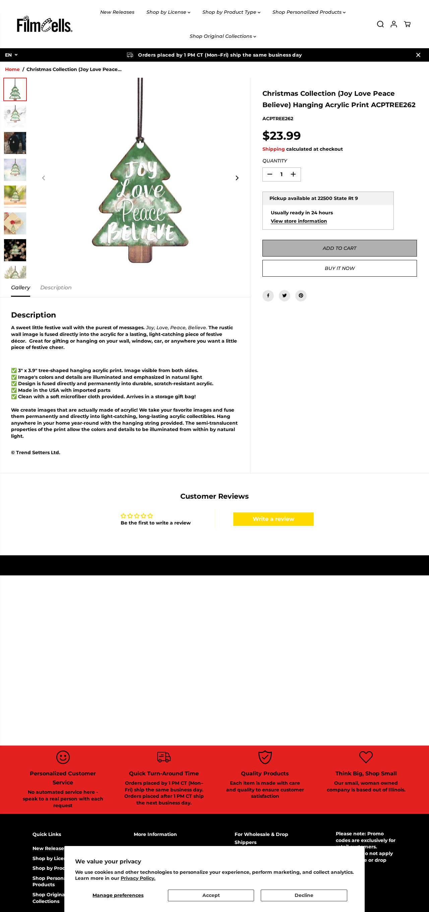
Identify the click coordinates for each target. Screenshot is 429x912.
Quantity (274, 161)
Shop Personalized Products (307, 12)
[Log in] (394, 24)
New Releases (117, 12)
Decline (304, 895)
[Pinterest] (301, 295)
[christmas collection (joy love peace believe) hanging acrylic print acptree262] (140, 178)
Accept (211, 895)
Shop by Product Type (230, 12)
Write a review (273, 519)
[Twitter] (284, 295)
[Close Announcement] (418, 55)
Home (12, 69)
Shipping (273, 149)
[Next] (237, 178)
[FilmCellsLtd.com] (44, 24)
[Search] (380, 24)
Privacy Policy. (138, 878)
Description (56, 287)
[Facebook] (268, 295)
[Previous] (44, 178)
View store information (299, 221)
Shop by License (167, 12)
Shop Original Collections (221, 36)
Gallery (20, 287)
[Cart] (407, 24)
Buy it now (340, 268)
